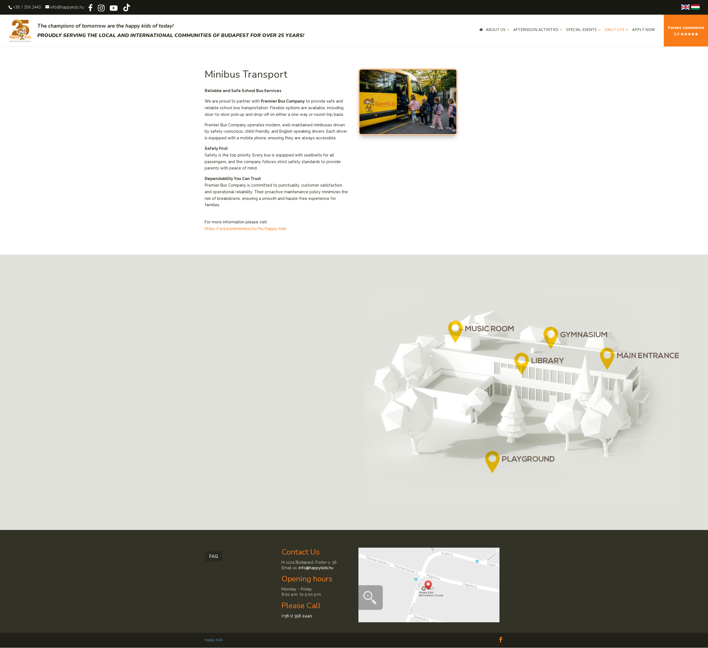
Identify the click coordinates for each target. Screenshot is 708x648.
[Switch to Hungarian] (695, 7)
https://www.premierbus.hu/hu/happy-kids (245, 228)
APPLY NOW (643, 30)
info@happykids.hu (316, 568)
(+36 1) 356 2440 (297, 616)
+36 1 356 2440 (27, 7)
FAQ (213, 556)
